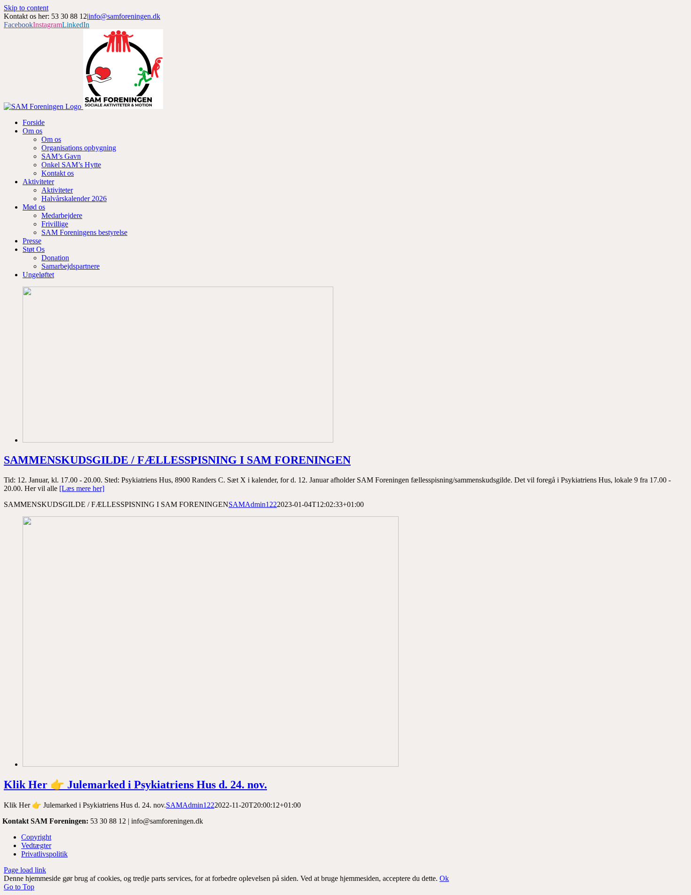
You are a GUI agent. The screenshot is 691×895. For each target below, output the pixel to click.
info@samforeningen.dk (124, 16)
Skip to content (26, 8)
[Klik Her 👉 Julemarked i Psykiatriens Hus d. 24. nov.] (211, 764)
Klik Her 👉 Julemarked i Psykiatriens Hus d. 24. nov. (135, 784)
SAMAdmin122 (252, 504)
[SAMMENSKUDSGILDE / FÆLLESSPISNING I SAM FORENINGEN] (178, 440)
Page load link (25, 870)
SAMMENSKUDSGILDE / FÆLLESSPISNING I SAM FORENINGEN (177, 460)
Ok (444, 878)
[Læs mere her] (81, 488)
